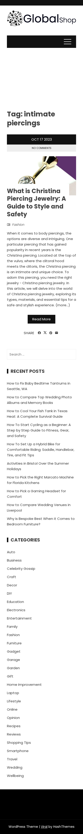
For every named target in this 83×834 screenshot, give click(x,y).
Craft (11, 576)
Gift (10, 676)
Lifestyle (14, 701)
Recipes (14, 726)
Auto (11, 552)
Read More (41, 319)
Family (12, 626)
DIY (9, 593)
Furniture (14, 643)
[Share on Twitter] (45, 332)
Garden (13, 668)
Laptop (13, 692)
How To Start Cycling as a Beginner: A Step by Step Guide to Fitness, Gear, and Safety (39, 430)
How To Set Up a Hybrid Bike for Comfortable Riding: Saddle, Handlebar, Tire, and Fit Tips (40, 450)
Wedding (14, 767)
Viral (44, 826)
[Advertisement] (41, 75)
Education (15, 601)
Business (14, 560)
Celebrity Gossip (21, 568)
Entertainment (19, 618)
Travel (12, 759)
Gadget (14, 651)
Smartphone (18, 750)
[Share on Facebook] (39, 333)
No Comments (41, 148)
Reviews (14, 734)
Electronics (16, 610)
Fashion (18, 224)
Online (12, 709)
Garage (13, 659)
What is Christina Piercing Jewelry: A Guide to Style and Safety (36, 202)
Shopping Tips (19, 742)
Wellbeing (15, 775)
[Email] (56, 333)
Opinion (13, 717)
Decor (12, 585)
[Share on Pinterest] (51, 333)
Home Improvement (24, 684)
